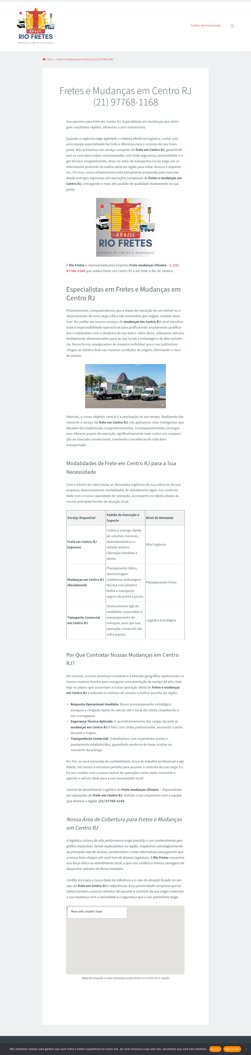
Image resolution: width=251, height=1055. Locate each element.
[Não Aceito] (246, 1049)
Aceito (215, 1049)
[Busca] (228, 22)
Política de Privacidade (206, 25)
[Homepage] (36, 26)
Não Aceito (232, 1049)
